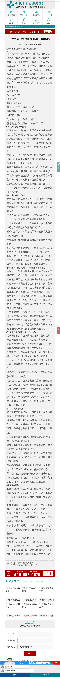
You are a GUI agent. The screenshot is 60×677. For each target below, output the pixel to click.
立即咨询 (45, 674)
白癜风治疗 (19, 26)
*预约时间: (11, 647)
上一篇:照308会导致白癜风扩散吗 (20, 563)
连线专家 (15, 675)
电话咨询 (58, 168)
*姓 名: (11, 634)
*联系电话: (11, 640)
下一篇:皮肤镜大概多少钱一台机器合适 (22, 565)
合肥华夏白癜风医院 (11, 26)
